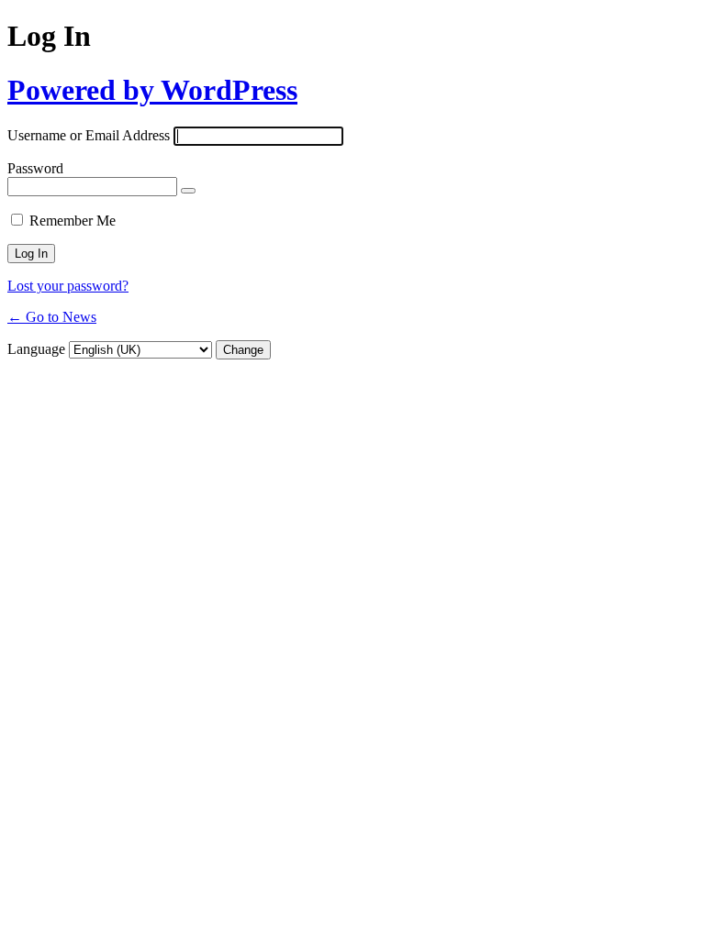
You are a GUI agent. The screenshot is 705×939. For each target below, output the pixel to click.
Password (35, 168)
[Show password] (188, 190)
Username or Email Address (88, 135)
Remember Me (72, 220)
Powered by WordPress (152, 89)
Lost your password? (68, 285)
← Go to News (51, 317)
